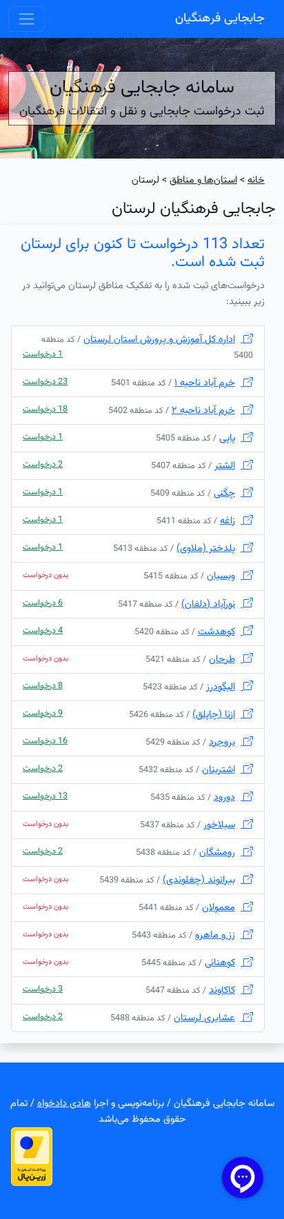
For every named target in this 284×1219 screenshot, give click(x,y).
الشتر (224, 466)
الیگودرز (220, 687)
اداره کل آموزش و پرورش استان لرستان (159, 339)
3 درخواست (43, 989)
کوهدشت (216, 632)
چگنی (224, 493)
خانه (256, 180)
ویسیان (221, 576)
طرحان (222, 659)
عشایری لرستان (204, 1018)
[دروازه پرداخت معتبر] (31, 1157)
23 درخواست (45, 382)
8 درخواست (43, 686)
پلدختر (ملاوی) (205, 548)
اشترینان (218, 770)
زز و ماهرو (215, 935)
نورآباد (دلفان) (208, 604)
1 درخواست (43, 354)
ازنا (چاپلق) (213, 715)
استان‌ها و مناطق (203, 180)
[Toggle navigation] (26, 19)
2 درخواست (43, 465)
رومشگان (217, 852)
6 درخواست (43, 603)
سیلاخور (219, 825)
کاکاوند (222, 990)
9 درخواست (43, 714)
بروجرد (222, 742)
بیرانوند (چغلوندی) (199, 880)
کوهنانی (220, 963)
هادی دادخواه (64, 1103)
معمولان (218, 908)
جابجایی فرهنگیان (220, 18)
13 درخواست (45, 796)
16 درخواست (45, 741)
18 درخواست (45, 409)
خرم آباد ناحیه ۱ (204, 383)
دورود (224, 797)
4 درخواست (43, 631)
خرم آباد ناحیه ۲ (203, 411)
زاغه (227, 521)
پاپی (227, 438)
